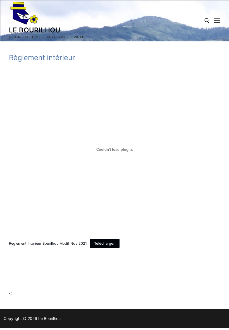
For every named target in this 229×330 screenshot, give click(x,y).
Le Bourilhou (35, 30)
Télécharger (104, 243)
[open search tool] (206, 20)
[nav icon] (217, 21)
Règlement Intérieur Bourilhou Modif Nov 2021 (48, 243)
